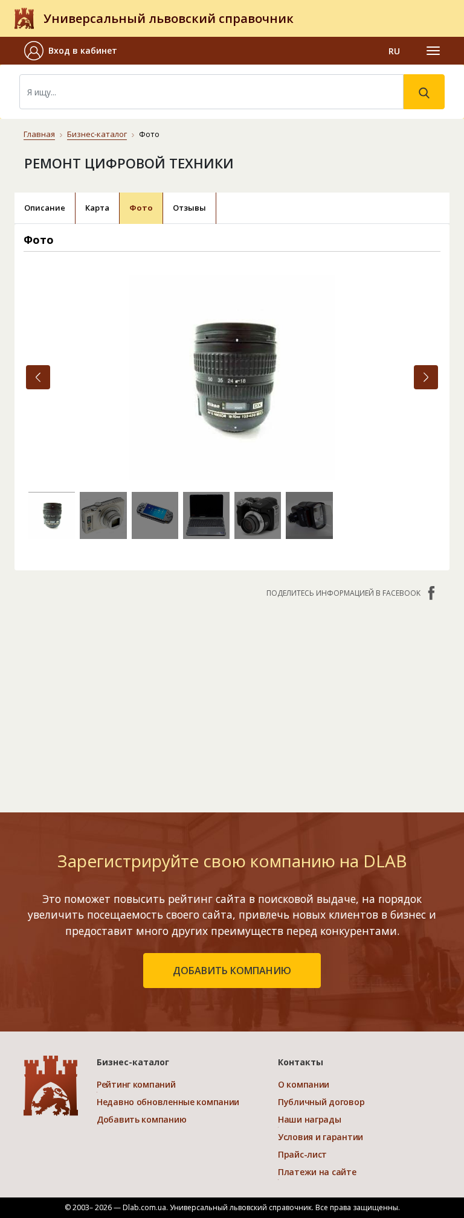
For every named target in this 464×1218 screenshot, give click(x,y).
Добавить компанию (141, 1119)
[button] (75, 51)
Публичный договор (321, 1102)
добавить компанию (232, 970)
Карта (97, 207)
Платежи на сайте (317, 1172)
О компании (303, 1084)
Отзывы (189, 207)
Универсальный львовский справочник (169, 18)
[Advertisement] (232, 698)
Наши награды (309, 1119)
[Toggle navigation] (433, 51)
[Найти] (424, 91)
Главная (39, 134)
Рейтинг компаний (136, 1084)
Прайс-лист (302, 1154)
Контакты (300, 1062)
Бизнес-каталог (97, 134)
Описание (44, 207)
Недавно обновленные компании (168, 1102)
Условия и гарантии (320, 1137)
